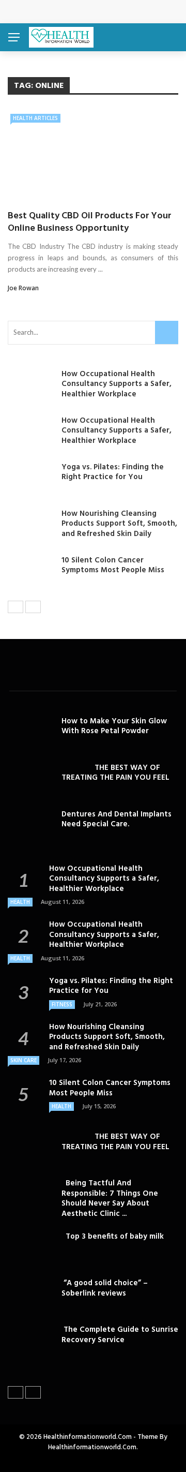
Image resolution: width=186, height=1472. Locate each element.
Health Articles (35, 118)
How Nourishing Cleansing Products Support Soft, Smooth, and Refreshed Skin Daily (119, 524)
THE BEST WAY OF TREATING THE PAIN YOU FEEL (115, 773)
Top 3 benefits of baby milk (112, 1236)
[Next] (33, 607)
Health (20, 901)
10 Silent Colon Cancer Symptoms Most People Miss (112, 565)
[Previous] (15, 607)
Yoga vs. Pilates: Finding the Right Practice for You (112, 472)
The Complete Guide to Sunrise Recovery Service (119, 1335)
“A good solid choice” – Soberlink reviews (104, 1288)
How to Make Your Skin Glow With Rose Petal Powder (114, 726)
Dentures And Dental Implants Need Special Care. (116, 819)
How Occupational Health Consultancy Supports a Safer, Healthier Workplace (116, 384)
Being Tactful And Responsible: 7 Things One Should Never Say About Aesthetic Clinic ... (109, 1198)
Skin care (23, 1060)
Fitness (62, 1004)
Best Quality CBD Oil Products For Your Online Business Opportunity (90, 222)
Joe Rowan (23, 288)
